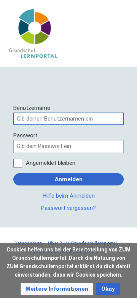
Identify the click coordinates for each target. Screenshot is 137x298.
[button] (57, 289)
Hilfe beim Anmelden (69, 195)
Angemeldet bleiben (50, 162)
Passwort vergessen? (68, 208)
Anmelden (69, 179)
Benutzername (31, 108)
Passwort (25, 135)
